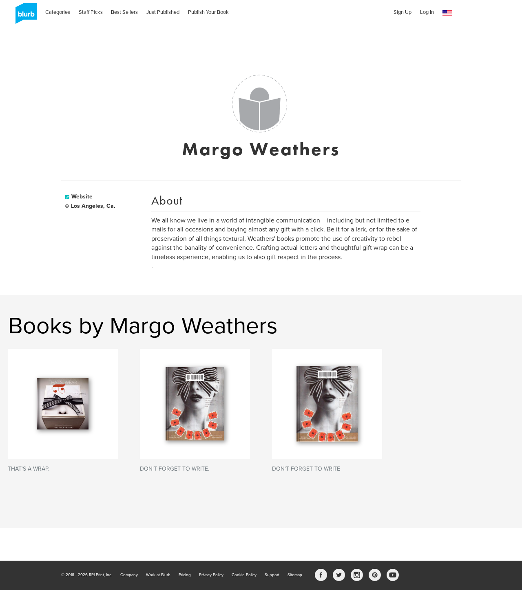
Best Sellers (124, 12)
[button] (447, 13)
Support (272, 574)
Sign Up (402, 12)
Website (82, 196)
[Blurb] (23, 16)
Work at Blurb (158, 574)
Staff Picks (91, 12)
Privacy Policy (211, 574)
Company (129, 574)
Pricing (185, 574)
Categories (57, 12)
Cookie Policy (244, 574)
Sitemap (295, 574)
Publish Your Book (208, 12)
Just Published (162, 12)
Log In (427, 12)
